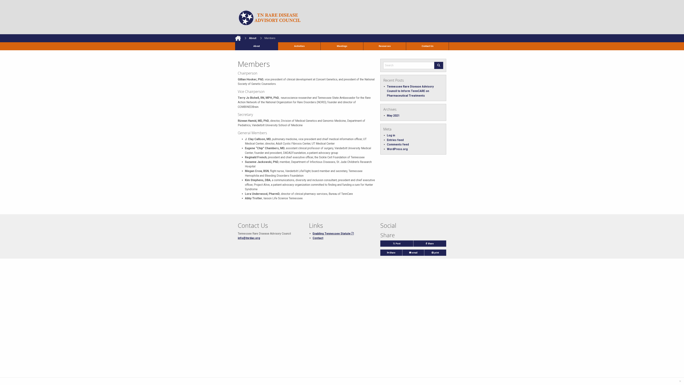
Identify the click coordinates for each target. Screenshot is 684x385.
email (414, 252)
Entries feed (395, 140)
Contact (318, 238)
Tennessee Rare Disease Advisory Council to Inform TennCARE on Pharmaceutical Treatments (410, 91)
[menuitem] (256, 46)
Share (435, 244)
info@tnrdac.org (249, 238)
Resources (385, 46)
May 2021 (393, 115)
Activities (299, 46)
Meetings (342, 46)
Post (401, 244)
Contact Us (427, 46)
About (256, 46)
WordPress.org (397, 149)
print (436, 252)
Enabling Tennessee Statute (332, 233)
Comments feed (398, 144)
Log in (391, 135)
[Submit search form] (438, 65)
